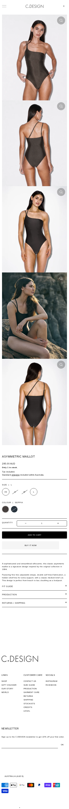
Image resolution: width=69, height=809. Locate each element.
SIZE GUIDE (29, 685)
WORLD (5, 692)
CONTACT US (30, 681)
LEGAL (27, 711)
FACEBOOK (51, 685)
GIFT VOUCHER (9, 685)
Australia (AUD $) (14, 776)
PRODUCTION (30, 689)
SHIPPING (28, 700)
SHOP (4, 681)
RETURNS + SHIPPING (13, 603)
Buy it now (31, 545)
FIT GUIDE (7, 586)
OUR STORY (7, 689)
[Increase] (58, 523)
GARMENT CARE (32, 692)
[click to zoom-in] (61, 20)
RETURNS (28, 696)
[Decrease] (25, 523)
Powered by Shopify (30, 808)
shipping (16, 475)
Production (9, 594)
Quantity (7, 523)
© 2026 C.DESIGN (10, 808)
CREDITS (28, 707)
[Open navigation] (4, 6)
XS (5, 492)
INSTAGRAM (51, 681)
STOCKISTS (29, 704)
